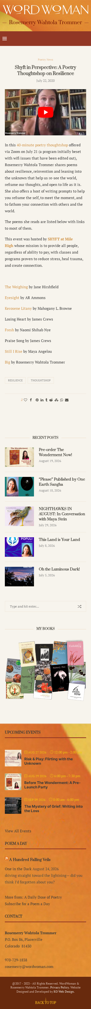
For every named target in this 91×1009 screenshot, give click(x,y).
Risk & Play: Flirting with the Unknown (48, 761)
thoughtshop (41, 380)
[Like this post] (25, 399)
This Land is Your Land (59, 539)
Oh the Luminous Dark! (59, 569)
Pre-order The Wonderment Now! (55, 452)
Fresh (9, 329)
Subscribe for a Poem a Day (27, 903)
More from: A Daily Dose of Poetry (33, 897)
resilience (15, 380)
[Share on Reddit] (51, 399)
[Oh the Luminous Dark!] (19, 576)
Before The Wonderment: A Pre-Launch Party (52, 784)
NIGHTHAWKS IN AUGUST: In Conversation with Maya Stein (62, 514)
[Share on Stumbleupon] (56, 399)
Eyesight (12, 297)
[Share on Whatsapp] (61, 399)
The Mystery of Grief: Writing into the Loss (53, 808)
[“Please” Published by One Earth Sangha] (19, 486)
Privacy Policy (59, 987)
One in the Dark (18, 868)
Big (7, 362)
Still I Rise (13, 351)
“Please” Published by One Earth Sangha (62, 482)
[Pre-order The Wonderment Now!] (19, 457)
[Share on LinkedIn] (42, 399)
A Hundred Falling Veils (29, 859)
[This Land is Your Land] (19, 547)
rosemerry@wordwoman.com (29, 966)
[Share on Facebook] (31, 399)
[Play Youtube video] (45, 112)
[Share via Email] (66, 399)
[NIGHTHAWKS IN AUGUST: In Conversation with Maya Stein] (19, 516)
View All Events (18, 830)
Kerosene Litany (18, 308)
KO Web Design (64, 991)
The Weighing (16, 286)
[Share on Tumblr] (46, 399)
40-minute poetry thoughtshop (42, 144)
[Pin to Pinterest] (37, 399)
